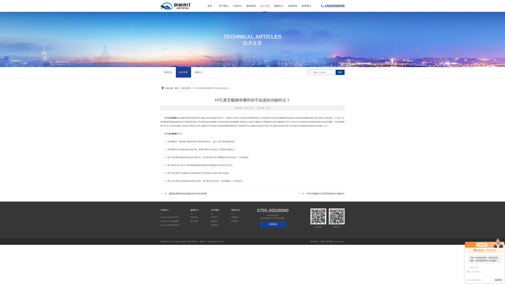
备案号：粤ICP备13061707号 (212, 241)
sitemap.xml (340, 241)
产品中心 (237, 6)
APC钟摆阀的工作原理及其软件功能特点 (325, 193)
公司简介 (214, 217)
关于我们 (223, 6)
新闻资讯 (251, 6)
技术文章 (265, 6)
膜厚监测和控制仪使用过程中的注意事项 (188, 193)
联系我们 (306, 6)
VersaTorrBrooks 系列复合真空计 (170, 217)
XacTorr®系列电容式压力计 (170, 225)
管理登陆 (330, 241)
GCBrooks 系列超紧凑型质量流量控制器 (170, 221)
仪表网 (322, 241)
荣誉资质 (214, 225)
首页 (209, 6)
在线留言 (292, 6)
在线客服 (273, 224)
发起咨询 (498, 280)
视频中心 (279, 6)
